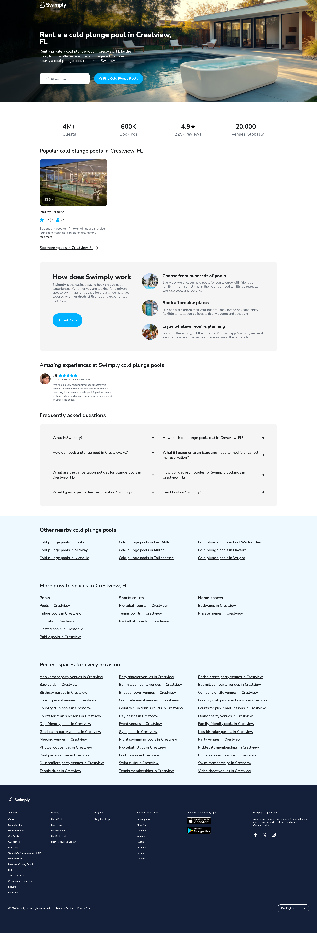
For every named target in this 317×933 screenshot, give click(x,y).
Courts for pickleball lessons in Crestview (232, 708)
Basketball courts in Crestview (144, 621)
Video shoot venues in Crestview (224, 770)
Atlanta (141, 836)
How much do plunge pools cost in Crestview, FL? (203, 437)
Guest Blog (14, 841)
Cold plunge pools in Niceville (64, 557)
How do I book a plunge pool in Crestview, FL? (90, 452)
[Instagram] (274, 835)
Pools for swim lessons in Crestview (227, 755)
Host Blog (13, 847)
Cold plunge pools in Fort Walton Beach (231, 542)
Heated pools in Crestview (61, 629)
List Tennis (56, 825)
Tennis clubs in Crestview (60, 770)
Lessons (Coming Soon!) (20, 864)
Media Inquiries (16, 830)
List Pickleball (58, 830)
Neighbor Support (103, 819)
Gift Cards (13, 836)
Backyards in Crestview (217, 605)
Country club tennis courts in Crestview (151, 708)
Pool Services (15, 858)
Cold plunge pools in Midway (64, 550)
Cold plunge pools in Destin (62, 542)
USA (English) (287, 908)
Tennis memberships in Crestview (146, 770)
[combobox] (65, 78)
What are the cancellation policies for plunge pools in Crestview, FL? (97, 475)
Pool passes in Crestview (139, 755)
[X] (264, 835)
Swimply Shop (15, 825)
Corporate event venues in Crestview (149, 700)
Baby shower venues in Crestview (146, 676)
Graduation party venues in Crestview (70, 731)
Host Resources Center (63, 841)
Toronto (141, 858)
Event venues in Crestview (140, 723)
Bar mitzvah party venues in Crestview (150, 684)
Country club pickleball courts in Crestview (233, 700)
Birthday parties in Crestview (63, 692)
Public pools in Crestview (60, 636)
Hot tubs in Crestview (57, 621)
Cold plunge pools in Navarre (222, 550)
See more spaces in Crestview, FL (66, 247)
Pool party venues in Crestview (65, 755)
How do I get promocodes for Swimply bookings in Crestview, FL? (204, 475)
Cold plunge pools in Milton (142, 550)
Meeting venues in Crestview (63, 739)
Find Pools (69, 320)
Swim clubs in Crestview (139, 762)
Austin (140, 841)
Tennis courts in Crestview (140, 613)
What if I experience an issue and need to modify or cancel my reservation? (210, 455)
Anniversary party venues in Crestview (71, 676)
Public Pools (14, 892)
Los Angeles (143, 819)
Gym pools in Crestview (138, 731)
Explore (12, 886)
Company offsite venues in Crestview (228, 692)
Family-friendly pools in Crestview (226, 723)
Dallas (140, 853)
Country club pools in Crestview (65, 708)
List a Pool (56, 819)
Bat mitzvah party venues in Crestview (229, 684)
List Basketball (59, 836)
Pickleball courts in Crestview (143, 605)
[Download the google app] (199, 830)
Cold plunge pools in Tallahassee (146, 557)
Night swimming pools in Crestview (148, 739)
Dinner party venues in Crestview (225, 716)
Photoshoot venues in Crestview (66, 747)
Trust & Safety (16, 875)
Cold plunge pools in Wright (221, 557)
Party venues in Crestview (219, 739)
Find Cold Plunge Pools (120, 78)
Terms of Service (64, 908)
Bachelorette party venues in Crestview (230, 676)
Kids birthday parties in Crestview (225, 731)
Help (10, 870)
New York (142, 825)
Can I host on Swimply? (182, 492)
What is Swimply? (67, 437)
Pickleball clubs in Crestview (142, 747)
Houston (141, 847)
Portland (141, 830)
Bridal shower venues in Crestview (147, 692)
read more (46, 237)
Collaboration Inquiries (20, 881)
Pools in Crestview (55, 605)
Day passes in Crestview (138, 716)
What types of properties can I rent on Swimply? (92, 492)
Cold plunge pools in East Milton (146, 542)
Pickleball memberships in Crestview (228, 747)
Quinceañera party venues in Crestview (72, 762)
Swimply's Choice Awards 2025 (24, 853)
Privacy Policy (84, 908)
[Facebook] (255, 835)
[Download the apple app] (199, 820)
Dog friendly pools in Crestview (65, 723)
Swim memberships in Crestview (224, 762)
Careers (12, 819)
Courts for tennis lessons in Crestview (70, 716)
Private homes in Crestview (220, 613)
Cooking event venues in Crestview (68, 700)
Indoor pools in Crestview (60, 613)
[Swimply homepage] (158, 5)
